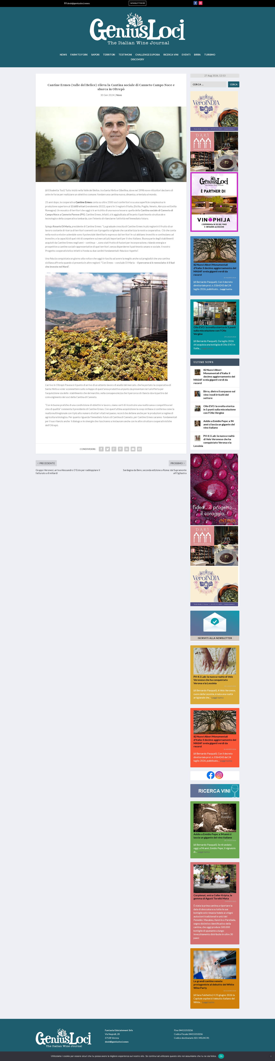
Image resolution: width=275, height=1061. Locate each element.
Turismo (209, 54)
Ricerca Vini (170, 54)
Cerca (233, 84)
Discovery (137, 59)
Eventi (186, 54)
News (63, 54)
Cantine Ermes (84, 202)
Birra (197, 54)
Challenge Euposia (147, 54)
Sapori (95, 54)
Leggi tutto (226, 289)
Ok (221, 1056)
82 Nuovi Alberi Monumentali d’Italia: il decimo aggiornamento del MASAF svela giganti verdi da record (215, 269)
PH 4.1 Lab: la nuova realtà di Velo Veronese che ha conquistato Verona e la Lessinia (213, 680)
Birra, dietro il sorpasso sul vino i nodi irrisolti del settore (219, 394)
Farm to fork (79, 54)
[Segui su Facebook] (195, 3)
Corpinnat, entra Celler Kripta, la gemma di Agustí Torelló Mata (213, 897)
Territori (109, 54)
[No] (271, 1056)
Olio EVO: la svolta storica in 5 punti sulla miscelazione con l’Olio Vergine (215, 330)
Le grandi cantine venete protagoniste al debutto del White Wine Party (214, 984)
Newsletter (136, 3)
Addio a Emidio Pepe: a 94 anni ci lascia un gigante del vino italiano (219, 424)
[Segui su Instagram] (200, 3)
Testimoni (125, 54)
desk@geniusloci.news (78, 3)
